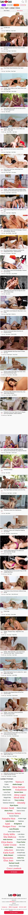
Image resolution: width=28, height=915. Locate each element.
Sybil (7, 824)
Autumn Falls (20, 860)
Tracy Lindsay (19, 800)
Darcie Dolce (21, 810)
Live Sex (3, 5)
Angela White (8, 782)
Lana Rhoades (14, 829)
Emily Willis (9, 834)
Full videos (16, 5)
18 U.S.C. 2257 (22, 907)
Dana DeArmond (14, 533)
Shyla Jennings (14, 866)
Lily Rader (15, 493)
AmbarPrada (21, 852)
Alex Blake (14, 152)
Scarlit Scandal (21, 839)
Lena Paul (7, 792)
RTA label (12, 901)
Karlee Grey (21, 847)
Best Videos (20, 10)
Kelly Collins (9, 847)
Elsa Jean (8, 860)
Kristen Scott (7, 808)
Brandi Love (8, 30)
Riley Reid (6, 787)
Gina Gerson (18, 787)
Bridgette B (18, 824)
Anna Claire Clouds (14, 831)
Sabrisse (21, 821)
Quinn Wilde (14, 91)
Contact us (4, 907)
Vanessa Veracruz (8, 803)
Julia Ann (8, 850)
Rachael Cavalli (14, 863)
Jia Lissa (22, 845)
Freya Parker (21, 842)
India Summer (8, 839)
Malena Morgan (22, 808)
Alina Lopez (20, 795)
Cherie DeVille (6, 795)
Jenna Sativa (20, 850)
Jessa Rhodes (8, 233)
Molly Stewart (8, 855)
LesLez (8, 1)
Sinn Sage (22, 826)
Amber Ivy (13, 314)
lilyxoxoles (8, 858)
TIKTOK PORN (9, 5)
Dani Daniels (7, 789)
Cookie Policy (16, 910)
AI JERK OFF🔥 (23, 5)
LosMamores (21, 855)
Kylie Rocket (10, 821)
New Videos (6, 10)
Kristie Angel (22, 818)
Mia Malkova (10, 837)
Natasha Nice (8, 818)
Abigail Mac (14, 212)
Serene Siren (18, 792)
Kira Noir (21, 837)
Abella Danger (17, 784)
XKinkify (21, 803)
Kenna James (14, 813)
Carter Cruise (14, 192)
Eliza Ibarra (14, 172)
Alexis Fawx (8, 810)
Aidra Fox (20, 858)
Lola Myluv (21, 834)
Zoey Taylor (13, 30)
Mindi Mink (19, 798)
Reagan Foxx (9, 826)
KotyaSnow (21, 790)
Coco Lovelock (14, 868)
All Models (14, 872)
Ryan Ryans (14, 50)
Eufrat (6, 784)
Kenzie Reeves (14, 816)
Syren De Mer (13, 334)
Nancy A (20, 782)
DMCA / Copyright (13, 907)
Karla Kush (8, 853)
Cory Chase (8, 71)
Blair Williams (14, 395)
